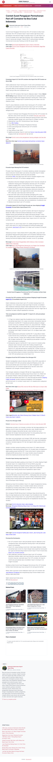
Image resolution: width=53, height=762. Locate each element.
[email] (22, 583)
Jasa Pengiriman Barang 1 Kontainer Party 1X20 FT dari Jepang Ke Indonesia (15, 606)
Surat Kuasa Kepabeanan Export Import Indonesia (25, 44)
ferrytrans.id (14, 579)
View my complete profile (9, 699)
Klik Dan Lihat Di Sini (39, 115)
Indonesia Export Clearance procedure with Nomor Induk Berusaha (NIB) (28, 424)
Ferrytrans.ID (24, 1)
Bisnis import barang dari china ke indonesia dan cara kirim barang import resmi (37, 629)
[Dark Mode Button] (50, 2)
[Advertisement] (14, 713)
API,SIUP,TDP (22, 134)
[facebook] (9, 583)
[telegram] (17, 583)
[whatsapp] (14, 583)
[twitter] (12, 583)
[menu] (3, 2)
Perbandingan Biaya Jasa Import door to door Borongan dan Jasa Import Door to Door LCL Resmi (15, 629)
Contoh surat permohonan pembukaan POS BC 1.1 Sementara (29, 390)
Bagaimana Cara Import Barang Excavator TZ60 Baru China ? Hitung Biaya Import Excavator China (12, 737)
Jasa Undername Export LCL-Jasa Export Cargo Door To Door (36, 605)
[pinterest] (20, 583)
